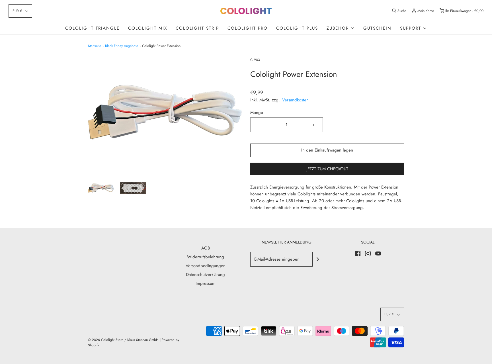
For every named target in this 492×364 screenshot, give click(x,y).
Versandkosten (295, 100)
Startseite (94, 45)
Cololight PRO (247, 28)
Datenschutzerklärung (205, 274)
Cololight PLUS (297, 28)
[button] (20, 11)
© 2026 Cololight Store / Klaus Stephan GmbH (123, 339)
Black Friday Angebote (121, 45)
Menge (256, 112)
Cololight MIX (147, 28)
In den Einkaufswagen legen (327, 150)
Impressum (206, 283)
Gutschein (377, 28)
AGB (205, 248)
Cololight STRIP (197, 28)
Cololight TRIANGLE (92, 28)
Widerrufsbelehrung (205, 257)
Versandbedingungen (206, 266)
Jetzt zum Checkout (327, 169)
